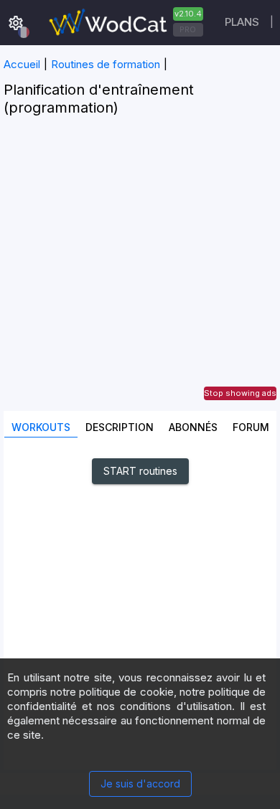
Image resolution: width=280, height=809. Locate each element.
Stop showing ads (240, 393)
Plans (242, 22)
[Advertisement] (140, 271)
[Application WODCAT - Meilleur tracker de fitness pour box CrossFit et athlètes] (124, 22)
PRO (187, 29)
